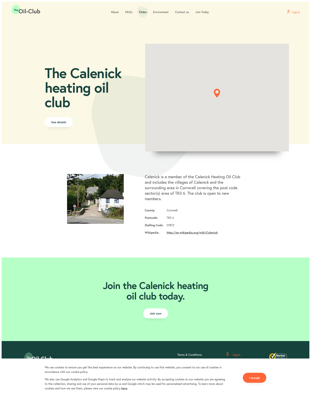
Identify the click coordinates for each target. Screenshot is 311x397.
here (124, 388)
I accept (254, 378)
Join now (155, 313)
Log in (236, 355)
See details (58, 122)
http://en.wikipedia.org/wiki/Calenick (192, 232)
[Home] (25, 9)
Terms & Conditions (189, 355)
